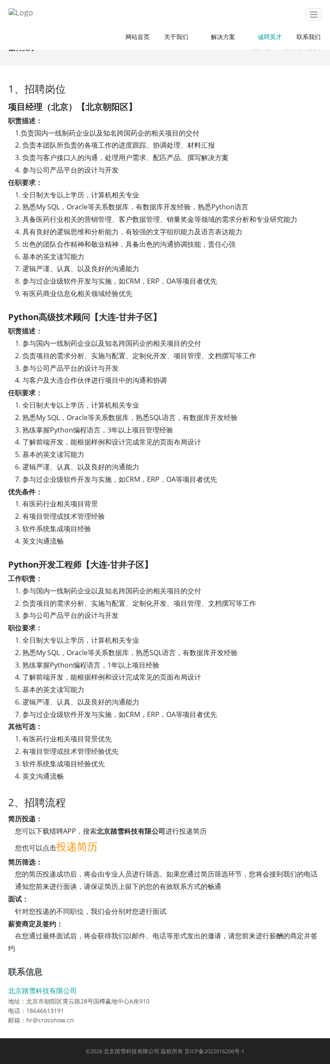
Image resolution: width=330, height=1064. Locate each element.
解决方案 (224, 37)
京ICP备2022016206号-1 (214, 1051)
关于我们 (178, 37)
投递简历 (77, 846)
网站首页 (137, 37)
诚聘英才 (270, 37)
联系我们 (308, 37)
